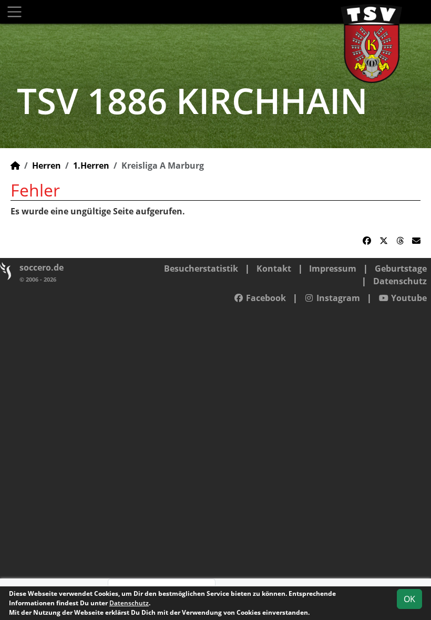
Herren (46, 165)
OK (409, 599)
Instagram (337, 298)
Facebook (265, 298)
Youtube (408, 298)
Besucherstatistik (201, 268)
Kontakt (273, 268)
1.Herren (91, 165)
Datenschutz (400, 281)
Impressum (332, 268)
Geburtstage (401, 268)
